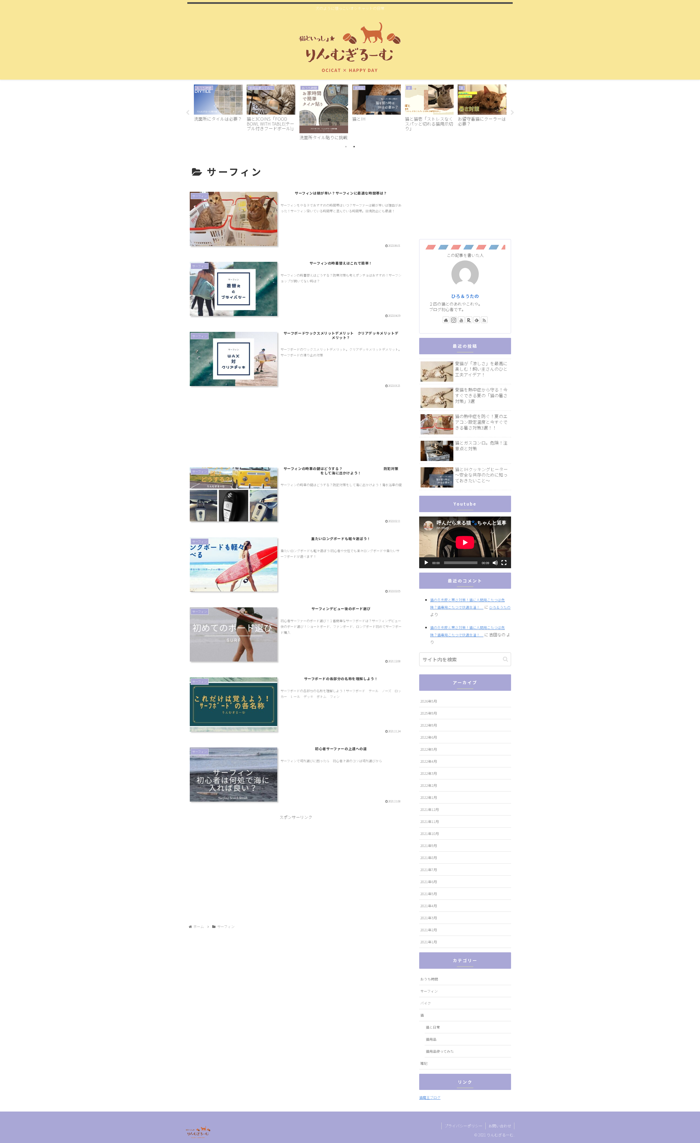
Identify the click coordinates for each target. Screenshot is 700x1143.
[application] (465, 542)
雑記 (423, 1063)
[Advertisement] (295, 430)
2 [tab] (354, 146)
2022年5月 (428, 749)
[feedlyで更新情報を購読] (476, 320)
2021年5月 (428, 893)
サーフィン (429, 991)
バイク (425, 1003)
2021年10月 (429, 833)
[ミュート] (495, 562)
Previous (187, 112)
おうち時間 (429, 979)
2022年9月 (428, 725)
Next (512, 112)
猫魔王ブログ (430, 1097)
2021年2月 (428, 929)
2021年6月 (428, 881)
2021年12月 (429, 809)
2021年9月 (428, 845)
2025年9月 (428, 713)
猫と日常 (433, 1027)
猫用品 (431, 1039)
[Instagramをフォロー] (453, 320)
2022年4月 (428, 761)
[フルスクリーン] (504, 562)
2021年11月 (429, 821)
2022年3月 (428, 773)
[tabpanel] (218, 112)
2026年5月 (428, 701)
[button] (505, 659)
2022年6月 (428, 737)
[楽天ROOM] (469, 320)
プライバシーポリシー (463, 1126)
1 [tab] (346, 146)
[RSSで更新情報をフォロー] (484, 320)
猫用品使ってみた (440, 1051)
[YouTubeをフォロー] (461, 320)
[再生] (426, 562)
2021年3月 (428, 917)
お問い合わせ (499, 1126)
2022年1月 (428, 797)
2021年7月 (428, 869)
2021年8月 (428, 857)
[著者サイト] (446, 320)
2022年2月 (428, 785)
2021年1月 (428, 941)
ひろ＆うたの (465, 296)
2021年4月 (428, 905)
